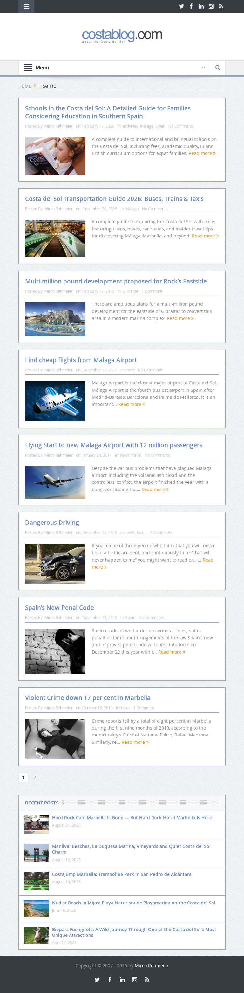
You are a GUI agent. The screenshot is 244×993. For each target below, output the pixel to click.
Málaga (146, 126)
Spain (160, 126)
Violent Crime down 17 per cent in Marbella (88, 698)
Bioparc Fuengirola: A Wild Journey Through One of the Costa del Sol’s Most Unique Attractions (134, 932)
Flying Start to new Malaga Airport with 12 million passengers (113, 445)
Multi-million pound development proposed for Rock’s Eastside (116, 281)
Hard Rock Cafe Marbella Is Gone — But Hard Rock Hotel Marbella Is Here (132, 818)
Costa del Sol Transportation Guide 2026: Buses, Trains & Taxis (114, 199)
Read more (201, 153)
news (130, 369)
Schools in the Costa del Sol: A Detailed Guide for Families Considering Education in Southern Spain (108, 112)
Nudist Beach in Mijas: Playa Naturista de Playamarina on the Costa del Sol (133, 903)
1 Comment (152, 291)
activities (130, 126)
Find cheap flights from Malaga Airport (81, 360)
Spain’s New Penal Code (59, 607)
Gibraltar (131, 291)
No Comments (181, 126)
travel (136, 454)
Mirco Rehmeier (58, 126)
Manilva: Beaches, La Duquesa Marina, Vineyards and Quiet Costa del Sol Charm (131, 849)
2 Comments (161, 532)
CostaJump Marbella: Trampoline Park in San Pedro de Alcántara (122, 874)
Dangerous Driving (52, 522)
